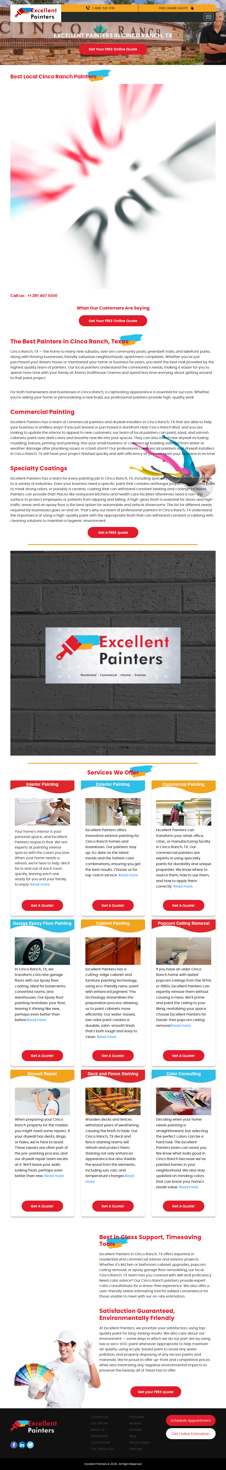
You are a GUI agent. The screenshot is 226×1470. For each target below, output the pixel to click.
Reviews (135, 1429)
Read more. (40, 884)
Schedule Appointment (191, 1420)
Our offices (99, 1423)
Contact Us (99, 1417)
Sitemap (135, 1449)
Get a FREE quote (113, 532)
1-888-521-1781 (103, 8)
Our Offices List (102, 1449)
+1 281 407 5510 (42, 296)
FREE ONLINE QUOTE (174, 8)
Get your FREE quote (155, 1392)
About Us (97, 1429)
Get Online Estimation (190, 1434)
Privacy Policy (139, 1442)
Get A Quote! (42, 905)
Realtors (135, 1423)
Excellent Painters (96, 1464)
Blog (132, 1436)
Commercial (100, 1442)
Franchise (136, 1417)
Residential (99, 1436)
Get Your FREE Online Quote (113, 49)
